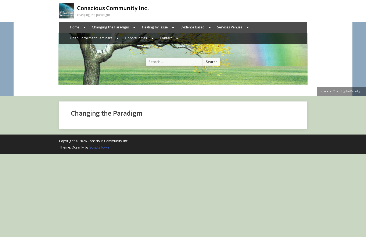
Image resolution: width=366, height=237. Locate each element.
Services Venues (229, 27)
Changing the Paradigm (110, 27)
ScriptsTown (99, 147)
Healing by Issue (155, 27)
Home (74, 27)
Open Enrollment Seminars (91, 38)
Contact (166, 38)
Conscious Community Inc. (113, 8)
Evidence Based (192, 27)
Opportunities (136, 38)
